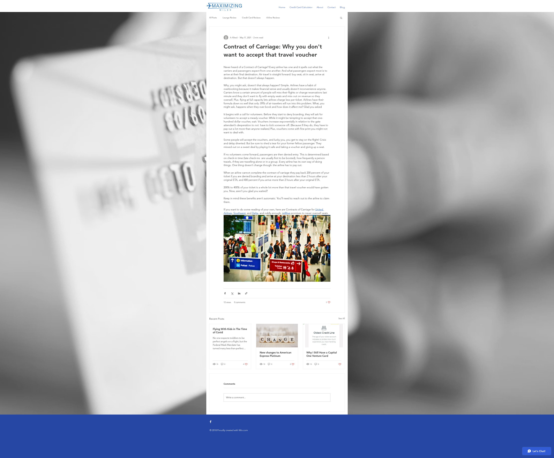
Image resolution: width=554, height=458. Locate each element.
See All (341, 318)
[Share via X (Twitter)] (232, 293)
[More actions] (328, 37)
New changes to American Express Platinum (275, 354)
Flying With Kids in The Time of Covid (230, 330)
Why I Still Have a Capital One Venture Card (321, 354)
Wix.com (243, 430)
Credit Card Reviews (251, 17)
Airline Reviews (273, 17)
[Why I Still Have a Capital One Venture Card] (324, 335)
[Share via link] (246, 293)
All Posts (213, 17)
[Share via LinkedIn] (239, 293)
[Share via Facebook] (225, 293)
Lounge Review (229, 17)
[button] (341, 18)
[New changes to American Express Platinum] (277, 335)
